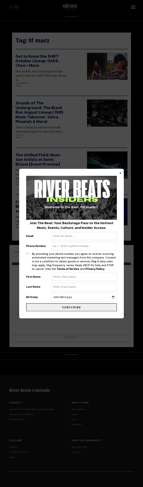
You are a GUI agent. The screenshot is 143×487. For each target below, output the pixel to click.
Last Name (33, 287)
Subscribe (71, 307)
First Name (33, 277)
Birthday (32, 297)
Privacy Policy (95, 269)
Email (30, 236)
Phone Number (36, 246)
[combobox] (56, 246)
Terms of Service (68, 269)
